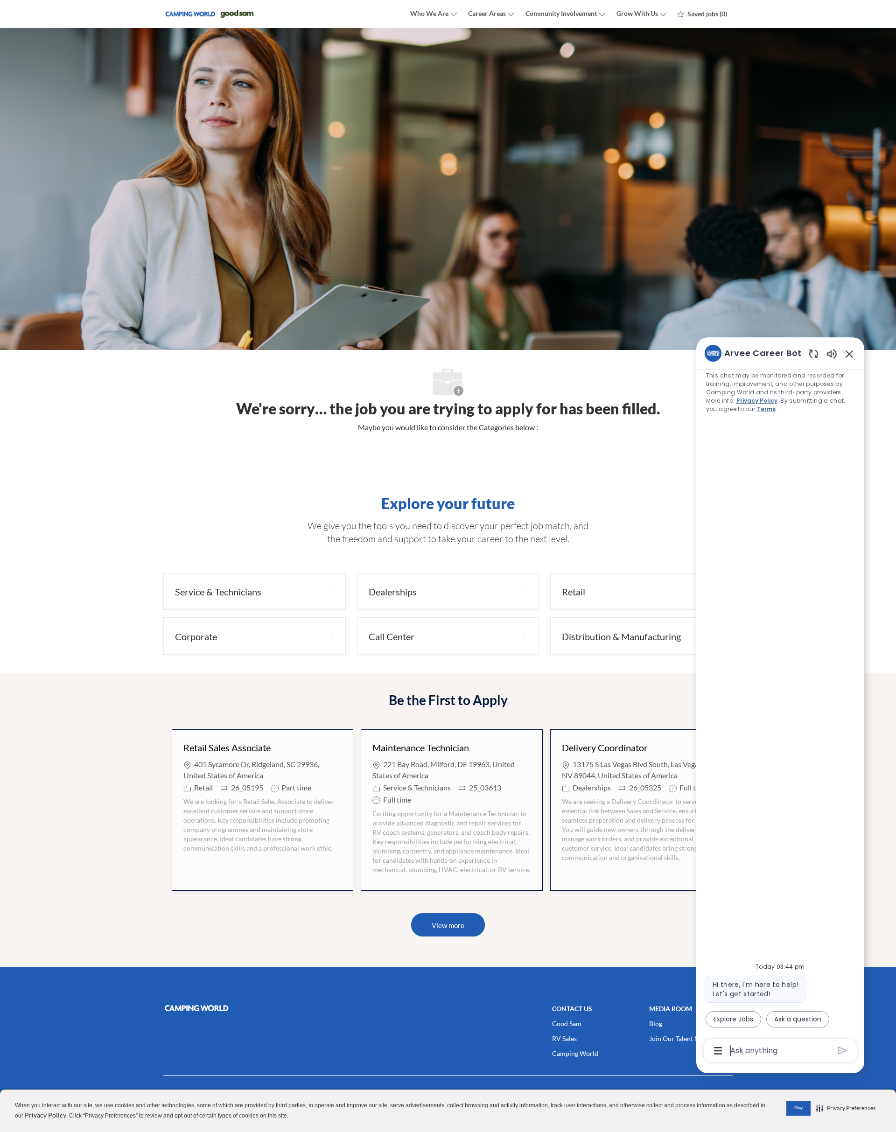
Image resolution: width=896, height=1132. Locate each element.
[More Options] (718, 1050)
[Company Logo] (210, 14)
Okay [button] (798, 1107)
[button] (448, 924)
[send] (842, 1050)
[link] (254, 1008)
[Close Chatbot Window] (849, 353)
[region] (780, 701)
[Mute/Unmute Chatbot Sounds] (832, 353)
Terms (766, 409)
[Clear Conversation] (813, 353)
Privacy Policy (45, 1115)
